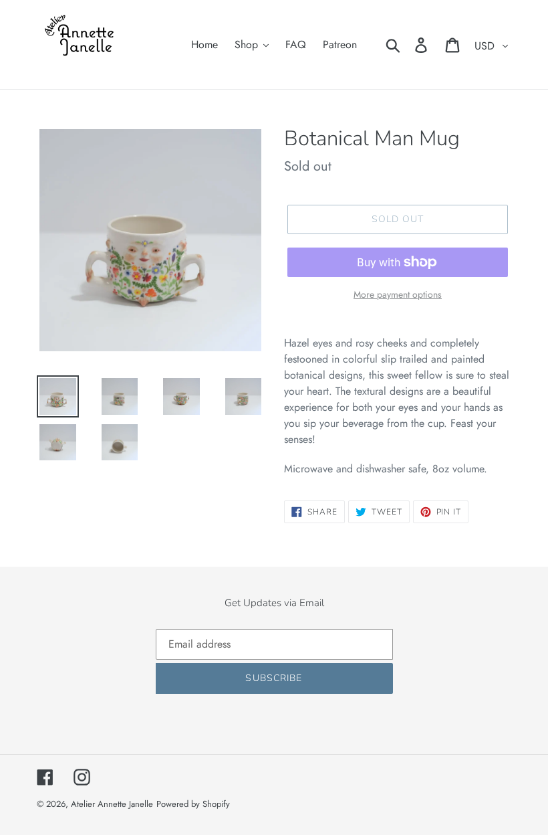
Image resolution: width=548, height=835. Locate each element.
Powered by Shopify (193, 804)
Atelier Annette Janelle (112, 804)
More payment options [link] (398, 294)
